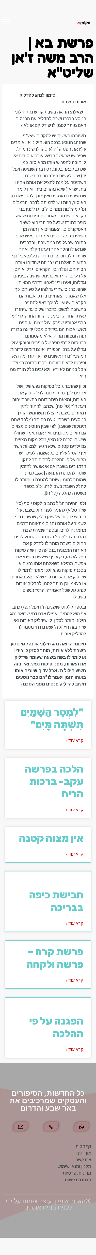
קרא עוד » (74, 740)
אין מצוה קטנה (51, 838)
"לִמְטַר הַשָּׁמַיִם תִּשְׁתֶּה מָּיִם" (51, 718)
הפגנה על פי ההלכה (45, 1021)
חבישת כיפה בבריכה (49, 895)
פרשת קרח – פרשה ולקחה (54, 958)
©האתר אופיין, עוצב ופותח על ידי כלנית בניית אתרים (48, 1204)
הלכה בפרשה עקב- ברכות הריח (54, 781)
